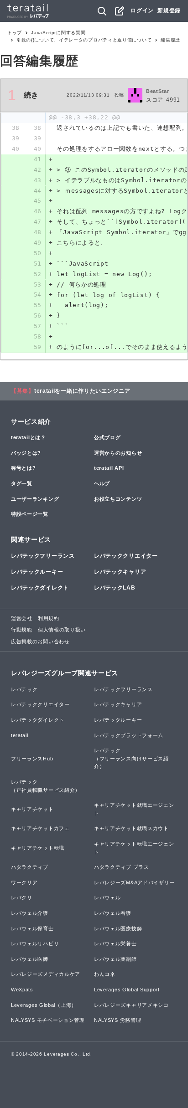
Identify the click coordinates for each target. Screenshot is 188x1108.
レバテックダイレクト (40, 588)
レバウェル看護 (112, 913)
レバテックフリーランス (43, 556)
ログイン (142, 10)
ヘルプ (102, 483)
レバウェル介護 (29, 913)
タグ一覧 (21, 483)
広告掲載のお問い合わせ (40, 641)
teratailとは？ (28, 437)
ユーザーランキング (35, 499)
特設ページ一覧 (29, 514)
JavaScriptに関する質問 (58, 32)
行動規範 (21, 629)
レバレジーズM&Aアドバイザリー (134, 882)
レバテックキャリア (120, 572)
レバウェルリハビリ (35, 943)
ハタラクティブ (29, 867)
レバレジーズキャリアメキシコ (131, 1005)
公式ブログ (107, 437)
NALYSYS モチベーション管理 (48, 1020)
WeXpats (22, 989)
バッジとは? (26, 453)
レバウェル (107, 897)
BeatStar (157, 91)
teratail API (109, 468)
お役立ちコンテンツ (118, 499)
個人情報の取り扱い (62, 629)
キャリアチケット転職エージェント (134, 848)
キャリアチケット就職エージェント (134, 809)
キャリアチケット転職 (37, 848)
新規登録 (169, 10)
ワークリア (24, 882)
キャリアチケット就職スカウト (131, 828)
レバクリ (21, 897)
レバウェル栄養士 (115, 943)
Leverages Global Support (127, 989)
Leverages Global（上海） (44, 1005)
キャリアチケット (32, 809)
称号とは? (23, 468)
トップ (14, 32)
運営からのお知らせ (118, 453)
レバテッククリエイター (126, 556)
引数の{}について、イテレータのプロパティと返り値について (83, 39)
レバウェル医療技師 (118, 928)
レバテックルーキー (37, 572)
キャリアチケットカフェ (40, 828)
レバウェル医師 (29, 959)
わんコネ (104, 974)
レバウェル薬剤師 (115, 959)
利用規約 (48, 618)
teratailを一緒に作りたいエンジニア (82, 391)
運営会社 (21, 618)
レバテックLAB (115, 588)
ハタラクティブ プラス (121, 867)
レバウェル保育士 (32, 928)
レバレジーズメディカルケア (45, 974)
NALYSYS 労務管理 (117, 1020)
